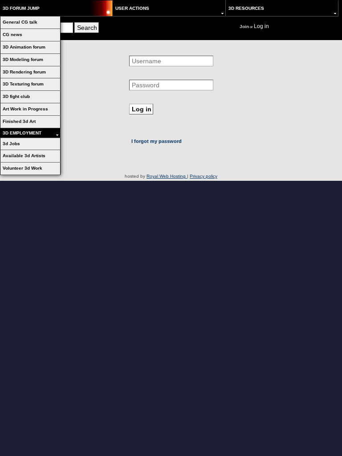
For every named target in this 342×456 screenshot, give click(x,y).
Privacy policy (203, 176)
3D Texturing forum (23, 83)
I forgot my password (156, 141)
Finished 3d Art (19, 121)
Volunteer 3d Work (22, 168)
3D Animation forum (24, 47)
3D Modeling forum (23, 59)
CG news (12, 34)
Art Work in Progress (25, 108)
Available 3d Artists (24, 155)
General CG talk (20, 22)
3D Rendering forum (24, 71)
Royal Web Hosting (167, 176)
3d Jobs (11, 143)
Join (244, 26)
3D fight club (16, 96)
